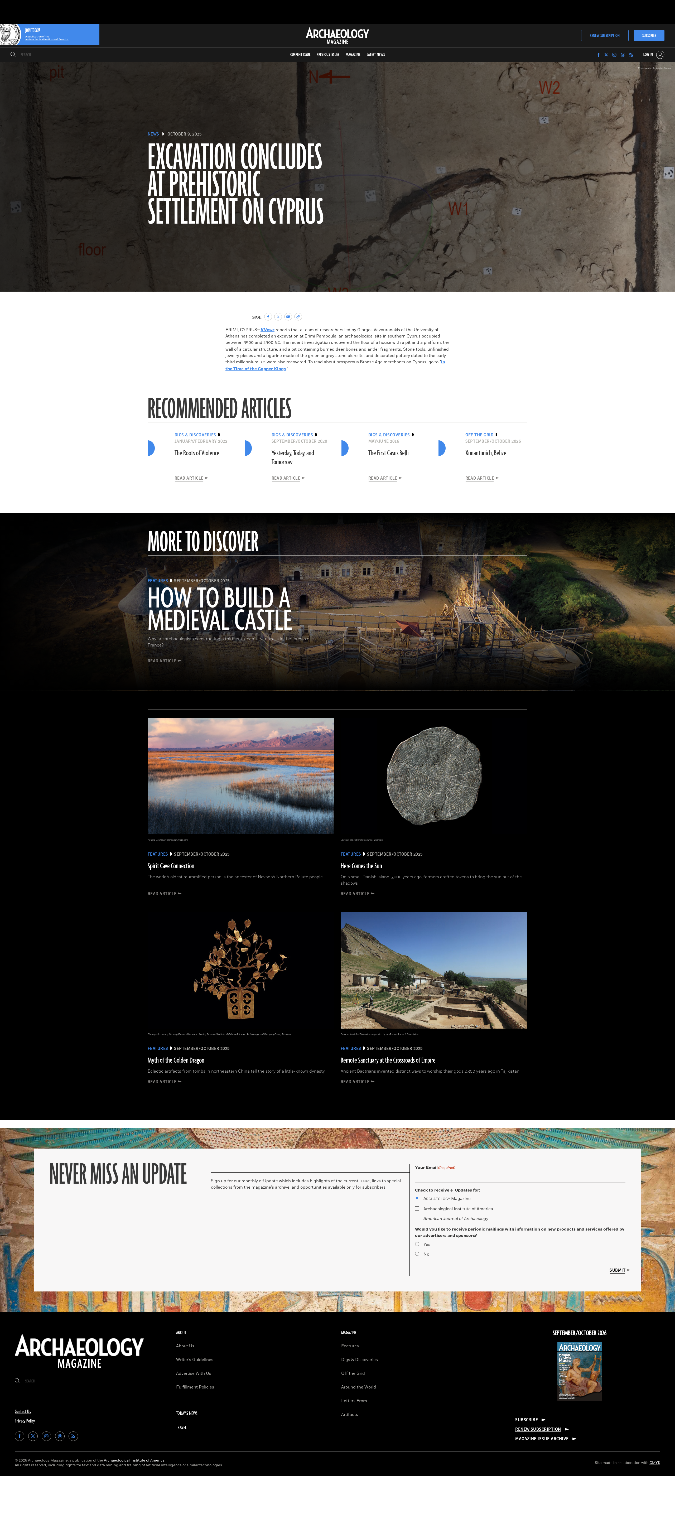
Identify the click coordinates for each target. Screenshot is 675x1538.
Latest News (376, 54)
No (426, 1254)
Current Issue (300, 54)
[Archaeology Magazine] (79, 1370)
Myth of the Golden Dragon (176, 1060)
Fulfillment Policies (195, 1387)
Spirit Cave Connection (171, 866)
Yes (426, 1244)
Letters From (354, 1401)
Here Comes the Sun (361, 866)
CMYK (654, 1462)
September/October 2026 (580, 1333)
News (153, 134)
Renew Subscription (605, 35)
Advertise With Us (193, 1373)
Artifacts (349, 1415)
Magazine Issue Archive (542, 1438)
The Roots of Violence (197, 453)
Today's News (187, 1413)
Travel (181, 1428)
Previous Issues (328, 54)
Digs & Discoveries (359, 1360)
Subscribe (649, 35)
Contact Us (23, 1412)
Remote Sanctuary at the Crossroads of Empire (388, 1060)
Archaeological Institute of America (458, 1209)
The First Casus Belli (388, 453)
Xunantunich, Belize (486, 453)
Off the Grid (353, 1373)
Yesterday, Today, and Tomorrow (293, 458)
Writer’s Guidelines (194, 1360)
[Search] (13, 55)
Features (350, 1346)
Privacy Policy (25, 1421)
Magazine (447, 1199)
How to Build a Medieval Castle (220, 610)
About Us (185, 1346)
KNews (267, 330)
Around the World (358, 1387)
